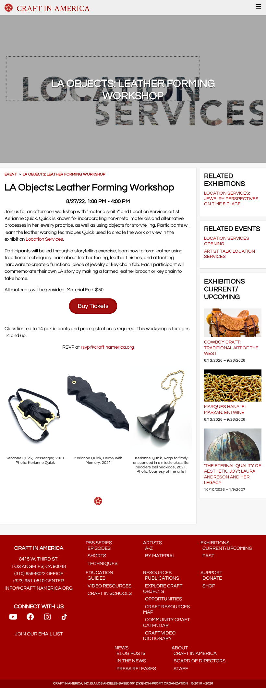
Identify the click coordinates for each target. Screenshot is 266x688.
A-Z (148, 548)
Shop (207, 586)
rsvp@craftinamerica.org (107, 347)
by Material (159, 555)
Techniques (101, 563)
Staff (180, 668)
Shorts (96, 555)
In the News (130, 660)
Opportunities (162, 599)
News (121, 648)
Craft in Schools (109, 593)
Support (211, 572)
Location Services (44, 239)
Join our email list (39, 634)
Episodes (98, 548)
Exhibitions (214, 542)
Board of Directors (198, 660)
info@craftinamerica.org (39, 588)
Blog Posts (130, 653)
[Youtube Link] (13, 619)
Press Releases (135, 668)
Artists (152, 542)
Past (207, 555)
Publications (161, 578)
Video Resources (108, 586)
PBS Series (99, 542)
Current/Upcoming (226, 548)
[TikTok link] (64, 619)
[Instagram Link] (47, 619)
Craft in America (194, 653)
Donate (211, 578)
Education (99, 572)
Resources (157, 572)
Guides (95, 578)
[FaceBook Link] (30, 619)
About (180, 648)
